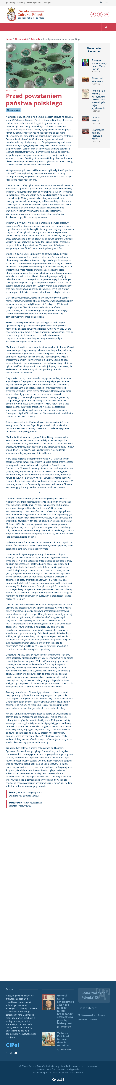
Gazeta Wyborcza (34, 3)
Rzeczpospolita (16, 3)
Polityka (48, 3)
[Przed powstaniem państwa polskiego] (40, 65)
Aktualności (13, 110)
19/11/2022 (11, 90)
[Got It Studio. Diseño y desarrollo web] (58, 1078)
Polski (105, 2)
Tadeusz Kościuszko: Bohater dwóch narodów (64, 1039)
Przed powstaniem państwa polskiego (34, 99)
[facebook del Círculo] (93, 14)
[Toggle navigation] (9, 27)
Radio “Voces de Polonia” (93, 995)
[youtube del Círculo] (106, 14)
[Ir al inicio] (26, 14)
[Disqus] (40, 852)
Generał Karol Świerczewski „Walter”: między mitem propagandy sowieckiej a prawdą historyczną (65, 1009)
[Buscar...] (106, 27)
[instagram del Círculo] (100, 14)
